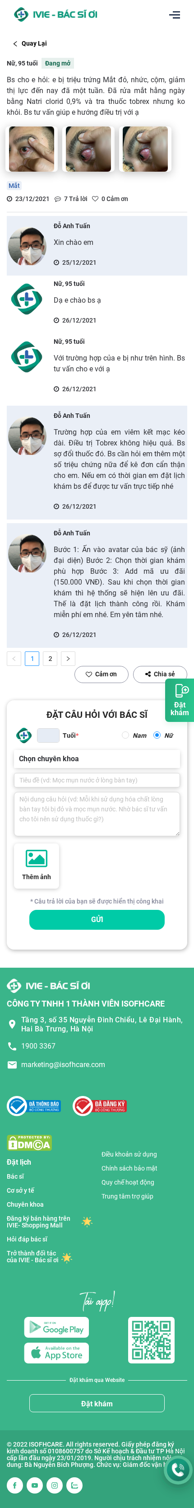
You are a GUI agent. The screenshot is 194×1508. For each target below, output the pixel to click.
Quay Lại (34, 43)
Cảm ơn (106, 674)
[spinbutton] (48, 735)
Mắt (14, 185)
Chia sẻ (164, 674)
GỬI (97, 919)
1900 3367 (38, 1046)
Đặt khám (97, 1404)
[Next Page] (68, 658)
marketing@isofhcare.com (63, 1064)
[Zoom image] (31, 149)
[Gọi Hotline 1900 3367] (178, 1470)
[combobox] (20, 759)
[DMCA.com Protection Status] (29, 1142)
